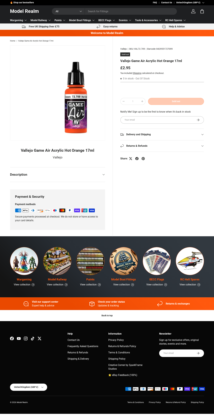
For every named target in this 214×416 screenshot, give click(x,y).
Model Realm (22, 402)
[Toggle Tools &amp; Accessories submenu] (160, 20)
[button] (202, 11)
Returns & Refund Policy (176, 402)
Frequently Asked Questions (83, 346)
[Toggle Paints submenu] (64, 20)
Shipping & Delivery (78, 358)
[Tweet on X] (131, 158)
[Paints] (90, 261)
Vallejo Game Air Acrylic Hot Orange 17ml (35, 41)
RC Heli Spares (173, 20)
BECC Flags (104, 20)
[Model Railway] (57, 261)
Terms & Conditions (119, 352)
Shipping (137, 73)
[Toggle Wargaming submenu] (25, 20)
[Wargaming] (24, 261)
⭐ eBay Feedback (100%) (122, 375)
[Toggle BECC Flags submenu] (114, 20)
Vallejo (123, 49)
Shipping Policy (116, 358)
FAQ (155, 2)
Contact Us (166, 2)
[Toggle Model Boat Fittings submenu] (93, 20)
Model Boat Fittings (80, 20)
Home (12, 41)
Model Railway (39, 20)
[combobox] (114, 11)
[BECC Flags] (157, 261)
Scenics (123, 20)
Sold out (176, 101)
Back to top (107, 315)
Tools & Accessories (146, 20)
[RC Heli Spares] (190, 261)
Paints (58, 20)
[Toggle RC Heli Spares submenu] (184, 20)
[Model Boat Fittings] (124, 261)
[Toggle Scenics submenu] (130, 20)
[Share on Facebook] (137, 158)
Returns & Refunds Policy (122, 346)
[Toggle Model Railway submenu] (49, 20)
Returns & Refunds (78, 352)
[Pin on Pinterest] (143, 158)
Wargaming (16, 20)
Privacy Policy (116, 339)
